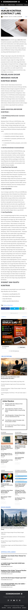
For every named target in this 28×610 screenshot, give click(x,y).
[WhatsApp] (20, 308)
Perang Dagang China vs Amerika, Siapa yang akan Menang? (6, 454)
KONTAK (9, 607)
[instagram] (17, 600)
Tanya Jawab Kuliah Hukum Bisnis (19, 458)
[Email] (23, 308)
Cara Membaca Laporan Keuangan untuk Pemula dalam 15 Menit (14, 421)
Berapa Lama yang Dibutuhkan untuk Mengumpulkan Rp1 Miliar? (10, 377)
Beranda (2, 8)
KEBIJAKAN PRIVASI (16, 607)
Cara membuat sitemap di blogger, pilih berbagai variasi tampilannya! (20, 485)
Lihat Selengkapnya (14, 350)
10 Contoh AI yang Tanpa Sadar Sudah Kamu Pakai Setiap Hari (13, 563)
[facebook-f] (8, 600)
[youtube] (14, 600)
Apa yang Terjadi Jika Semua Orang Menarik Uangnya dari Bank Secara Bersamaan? (7, 447)
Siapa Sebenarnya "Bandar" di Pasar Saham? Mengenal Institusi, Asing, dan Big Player (15, 410)
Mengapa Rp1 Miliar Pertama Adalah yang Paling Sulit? (12, 381)
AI (5, 4)
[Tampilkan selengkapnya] (26, 308)
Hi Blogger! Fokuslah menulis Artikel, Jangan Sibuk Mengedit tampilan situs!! (20, 492)
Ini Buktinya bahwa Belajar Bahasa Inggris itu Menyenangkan (7, 491)
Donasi (2, 4)
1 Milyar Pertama (11, 4)
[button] (1, 2)
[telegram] (11, 600)
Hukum (6, 8)
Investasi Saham (19, 4)
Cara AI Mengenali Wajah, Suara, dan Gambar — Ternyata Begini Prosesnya (13, 584)
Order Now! (21, 347)
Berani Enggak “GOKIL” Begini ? (6, 497)
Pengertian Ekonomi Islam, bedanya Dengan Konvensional (7, 461)
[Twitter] (14, 308)
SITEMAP (24, 607)
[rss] (20, 600)
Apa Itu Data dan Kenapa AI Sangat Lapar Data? (13, 578)
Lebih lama (24, 316)
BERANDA (4, 607)
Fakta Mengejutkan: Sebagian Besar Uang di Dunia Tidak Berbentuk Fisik (15, 416)
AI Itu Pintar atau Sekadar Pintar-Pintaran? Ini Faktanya (13, 556)
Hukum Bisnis (10, 305)
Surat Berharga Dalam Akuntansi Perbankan (20, 453)
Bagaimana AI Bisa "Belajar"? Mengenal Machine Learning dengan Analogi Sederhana (13, 571)
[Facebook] (5, 308)
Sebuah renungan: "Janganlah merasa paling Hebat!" (7, 485)
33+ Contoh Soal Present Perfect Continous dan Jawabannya (15, 426)
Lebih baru (4, 316)
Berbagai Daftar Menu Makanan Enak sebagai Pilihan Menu (13, 404)
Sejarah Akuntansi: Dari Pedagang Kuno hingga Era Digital (20, 447)
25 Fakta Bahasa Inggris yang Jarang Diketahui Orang (12, 528)
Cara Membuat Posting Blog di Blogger (20, 498)
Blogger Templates (20, 605)
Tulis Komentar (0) (14, 313)
